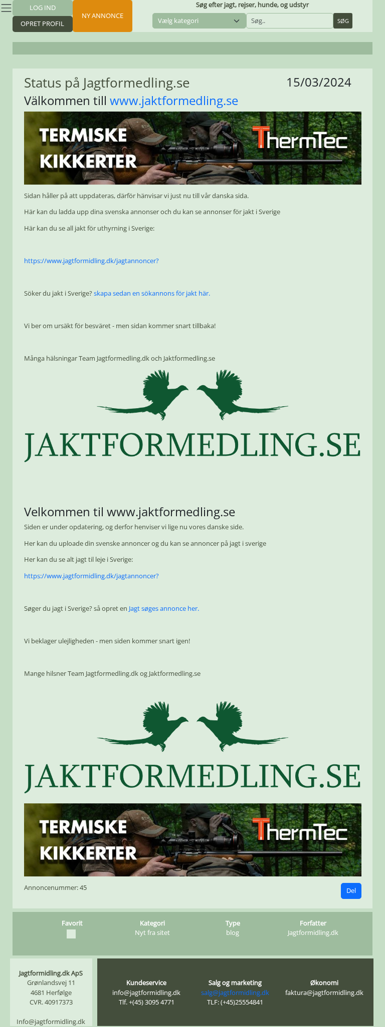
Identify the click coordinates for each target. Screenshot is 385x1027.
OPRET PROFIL (42, 23)
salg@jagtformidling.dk (235, 992)
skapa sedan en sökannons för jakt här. (152, 293)
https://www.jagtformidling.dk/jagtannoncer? (91, 260)
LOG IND (43, 7)
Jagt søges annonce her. (164, 608)
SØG (343, 21)
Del (351, 890)
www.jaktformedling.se (174, 100)
